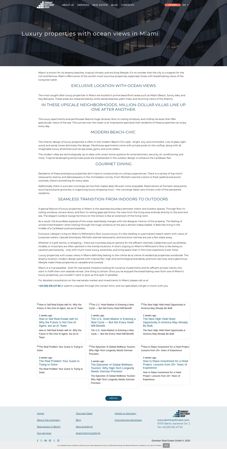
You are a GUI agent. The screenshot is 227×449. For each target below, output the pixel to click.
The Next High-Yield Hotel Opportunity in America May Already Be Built (165, 322)
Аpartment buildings (88, 433)
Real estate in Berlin (48, 426)
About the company (48, 420)
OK (166, 445)
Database (172, 5)
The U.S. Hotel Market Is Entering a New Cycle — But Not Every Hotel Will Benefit (113, 322)
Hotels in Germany (125, 413)
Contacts (127, 5)
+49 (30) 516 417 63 (49, 285)
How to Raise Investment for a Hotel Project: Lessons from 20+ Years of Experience (165, 364)
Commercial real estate (128, 420)
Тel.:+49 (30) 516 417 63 (170, 427)
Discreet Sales (84, 413)
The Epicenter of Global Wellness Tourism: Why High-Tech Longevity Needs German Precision (112, 368)
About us (68, 5)
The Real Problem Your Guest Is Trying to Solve (59, 362)
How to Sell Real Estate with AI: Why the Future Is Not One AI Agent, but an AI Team (59, 322)
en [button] (184, 5)
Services (83, 5)
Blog (114, 5)
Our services (44, 433)
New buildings (84, 426)
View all (113, 398)
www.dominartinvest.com (173, 420)
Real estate (100, 5)
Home (40, 413)
